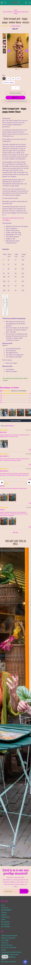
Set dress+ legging (9, 82)
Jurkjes (3, 919)
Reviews (3, 950)
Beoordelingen (5, 926)
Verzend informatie (6, 945)
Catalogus (4, 912)
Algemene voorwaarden (8, 938)
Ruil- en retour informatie (8, 947)
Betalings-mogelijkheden (8, 957)
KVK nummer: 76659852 (8, 962)
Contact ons (4, 907)
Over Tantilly (5, 940)
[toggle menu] (1, 2)
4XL (13, 78)
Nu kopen (15, 97)
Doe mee (24, 891)
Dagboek (4, 914)
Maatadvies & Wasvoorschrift (10, 954)
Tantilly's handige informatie (9, 935)
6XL (18, 78)
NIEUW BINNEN (6, 910)
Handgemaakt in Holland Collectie (11, 952)
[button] (4, 36)
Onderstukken (5, 917)
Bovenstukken (5, 922)
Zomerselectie (5, 924)
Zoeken (3, 959)
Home (15, 10)
